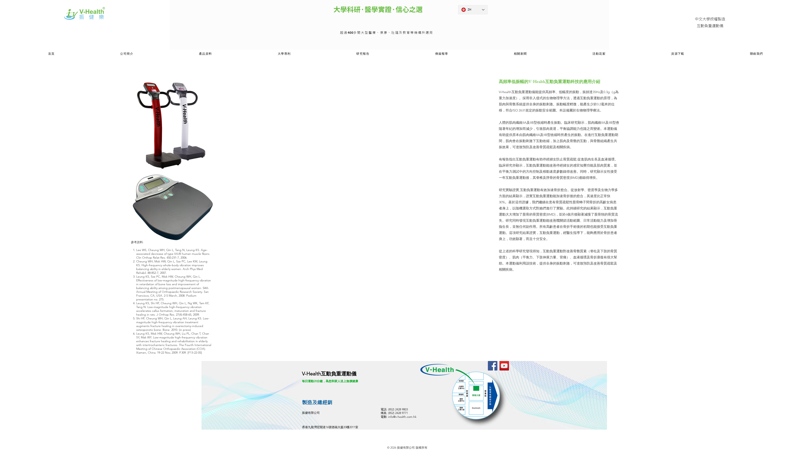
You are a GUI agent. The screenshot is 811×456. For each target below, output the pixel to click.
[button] (205, 54)
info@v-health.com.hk (402, 417)
